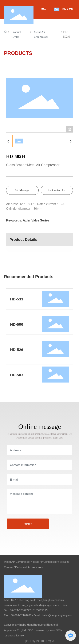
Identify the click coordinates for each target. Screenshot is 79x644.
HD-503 (16, 375)
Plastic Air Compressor (45, 561)
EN (64, 9)
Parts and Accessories (29, 567)
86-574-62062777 (20, 610)
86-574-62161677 (21, 615)
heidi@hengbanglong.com (58, 615)
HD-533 (16, 299)
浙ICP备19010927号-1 (40, 641)
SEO (30, 630)
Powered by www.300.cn (49, 630)
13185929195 (39, 610)
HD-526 (16, 350)
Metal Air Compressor (41, 35)
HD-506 (16, 324)
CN (71, 9)
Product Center (16, 35)
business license (14, 635)
